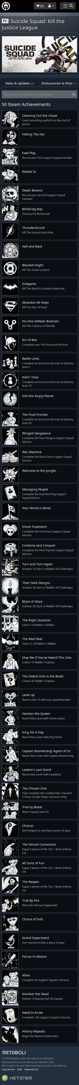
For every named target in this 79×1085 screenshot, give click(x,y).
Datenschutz (31, 1069)
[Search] (73, 94)
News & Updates (19, 83)
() (41, 6)
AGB (19, 1069)
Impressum (8, 1069)
